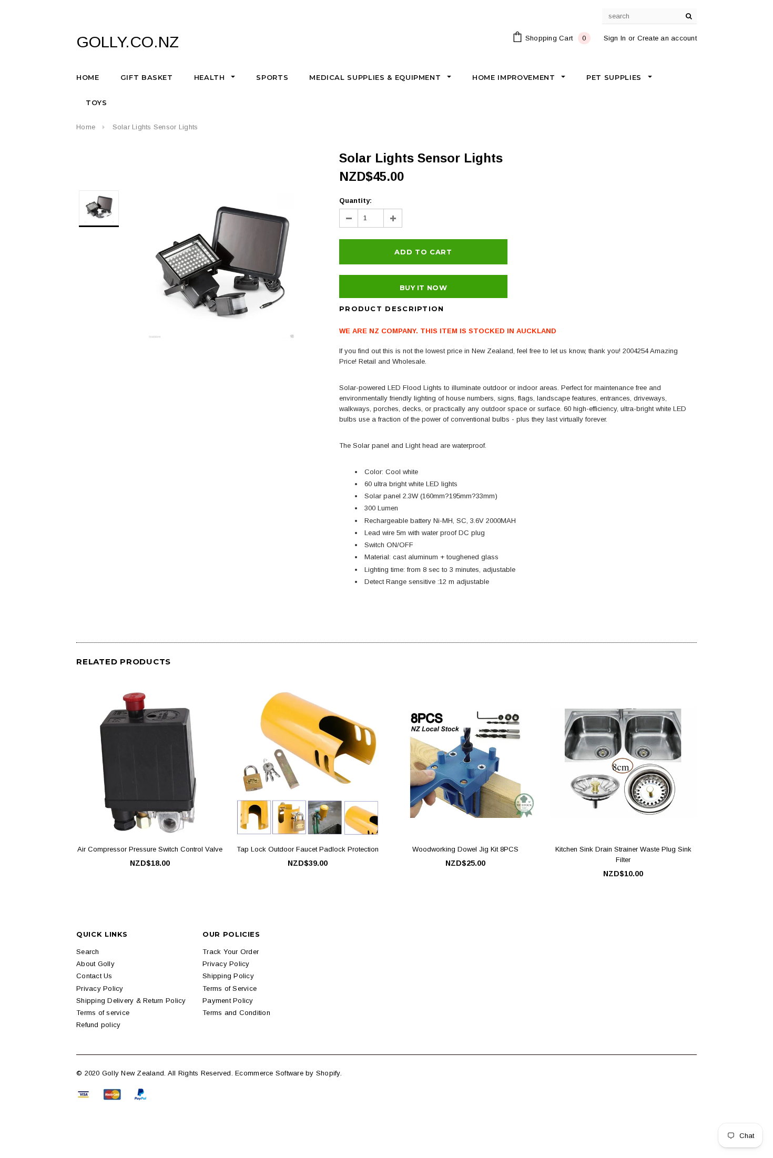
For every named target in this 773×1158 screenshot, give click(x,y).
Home (85, 127)
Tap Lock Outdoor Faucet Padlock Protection (308, 849)
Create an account (667, 38)
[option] (221, 265)
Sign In (615, 38)
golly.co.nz (127, 41)
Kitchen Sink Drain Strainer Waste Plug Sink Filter (623, 854)
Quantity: (355, 200)
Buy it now (423, 287)
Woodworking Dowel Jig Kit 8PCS (465, 849)
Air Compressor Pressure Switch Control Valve (149, 849)
